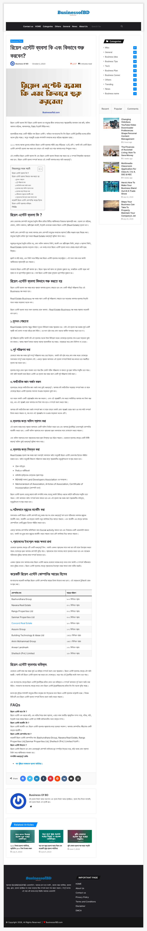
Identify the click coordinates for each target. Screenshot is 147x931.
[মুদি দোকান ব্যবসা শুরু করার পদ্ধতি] (80, 836)
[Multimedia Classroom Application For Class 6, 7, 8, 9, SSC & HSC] (111, 167)
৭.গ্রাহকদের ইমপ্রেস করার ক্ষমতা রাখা (26, 197)
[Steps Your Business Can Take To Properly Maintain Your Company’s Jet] (111, 205)
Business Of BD (22, 64)
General (66, 26)
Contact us (28, 26)
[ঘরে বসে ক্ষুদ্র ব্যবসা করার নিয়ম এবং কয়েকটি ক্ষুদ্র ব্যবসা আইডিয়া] (51, 836)
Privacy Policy (82, 897)
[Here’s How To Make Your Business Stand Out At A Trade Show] (111, 186)
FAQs (14, 207)
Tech (107, 66)
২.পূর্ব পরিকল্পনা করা (20, 182)
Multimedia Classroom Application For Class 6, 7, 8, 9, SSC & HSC (128, 169)
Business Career (112, 75)
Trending (109, 84)
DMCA (79, 910)
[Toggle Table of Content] (38, 169)
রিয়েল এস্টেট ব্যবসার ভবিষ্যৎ (21, 203)
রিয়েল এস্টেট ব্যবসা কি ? (20, 173)
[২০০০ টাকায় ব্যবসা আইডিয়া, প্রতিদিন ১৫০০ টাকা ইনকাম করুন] (22, 836)
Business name (112, 93)
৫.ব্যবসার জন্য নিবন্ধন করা (22, 191)
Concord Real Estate (21, 623)
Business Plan (16, 41)
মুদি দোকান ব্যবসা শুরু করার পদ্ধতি (79, 845)
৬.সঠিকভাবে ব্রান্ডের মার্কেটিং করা (24, 194)
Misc (107, 47)
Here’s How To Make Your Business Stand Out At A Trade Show (129, 188)
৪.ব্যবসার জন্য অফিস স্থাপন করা (24, 188)
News (74, 26)
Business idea (111, 57)
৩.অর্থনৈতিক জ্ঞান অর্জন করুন (23, 185)
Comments (132, 108)
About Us (83, 26)
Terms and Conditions (86, 901)
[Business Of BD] (73, 12)
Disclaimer (80, 906)
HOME (38, 26)
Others (58, 26)
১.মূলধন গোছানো (19, 179)
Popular (118, 108)
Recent (105, 108)
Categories (48, 26)
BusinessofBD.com (54, 922)
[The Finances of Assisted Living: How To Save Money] (111, 151)
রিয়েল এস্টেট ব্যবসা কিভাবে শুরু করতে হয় (25, 176)
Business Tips (111, 61)
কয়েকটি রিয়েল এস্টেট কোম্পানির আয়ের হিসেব (27, 200)
